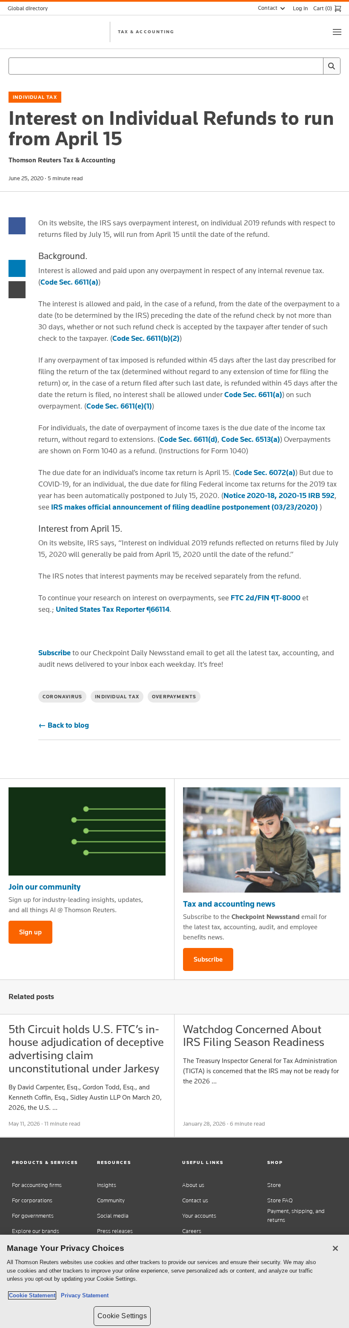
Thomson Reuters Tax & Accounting (62, 160)
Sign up (30, 932)
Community (111, 1200)
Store (274, 1185)
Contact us (195, 1200)
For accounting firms (37, 1185)
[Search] (331, 66)
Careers (191, 1231)
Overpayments (174, 697)
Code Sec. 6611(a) (69, 282)
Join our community (44, 886)
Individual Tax (35, 97)
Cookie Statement (32, 1295)
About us (193, 1185)
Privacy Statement (83, 1295)
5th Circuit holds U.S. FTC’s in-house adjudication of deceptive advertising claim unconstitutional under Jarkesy (86, 1049)
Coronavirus (62, 697)
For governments (33, 1215)
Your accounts (199, 1215)
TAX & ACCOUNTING (146, 32)
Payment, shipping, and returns (296, 1215)
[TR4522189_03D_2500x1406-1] (87, 831)
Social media (113, 1215)
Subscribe (54, 652)
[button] (47, 1162)
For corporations (32, 1200)
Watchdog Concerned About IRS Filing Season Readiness (253, 1036)
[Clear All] (314, 66)
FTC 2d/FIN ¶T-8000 (265, 597)
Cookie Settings (121, 1315)
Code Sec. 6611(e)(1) (119, 406)
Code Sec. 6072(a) (265, 472)
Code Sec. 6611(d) (188, 439)
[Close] (335, 1248)
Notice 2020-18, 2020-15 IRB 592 (279, 495)
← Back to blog (63, 725)
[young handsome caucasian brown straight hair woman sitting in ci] (261, 840)
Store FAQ (280, 1200)
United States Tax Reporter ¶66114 (112, 609)
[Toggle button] (337, 32)
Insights (106, 1185)
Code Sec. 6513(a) (250, 439)
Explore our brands (35, 1231)
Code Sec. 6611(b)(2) (146, 338)
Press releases (115, 1231)
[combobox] (174, 66)
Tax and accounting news (229, 904)
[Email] (17, 289)
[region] (174, 1281)
